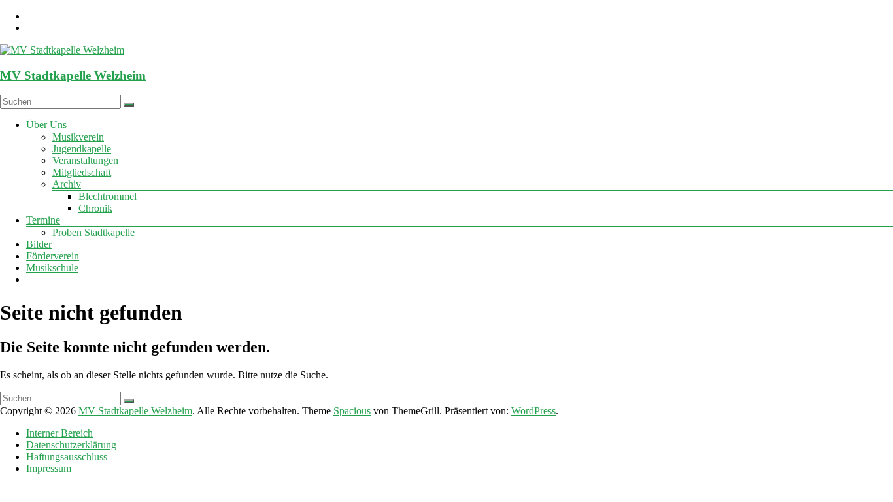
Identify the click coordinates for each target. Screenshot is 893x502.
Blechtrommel (107, 196)
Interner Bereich (59, 433)
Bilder (39, 244)
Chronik (95, 208)
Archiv (66, 184)
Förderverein (52, 255)
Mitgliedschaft (81, 172)
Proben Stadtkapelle (93, 232)
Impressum (48, 468)
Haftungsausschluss (66, 456)
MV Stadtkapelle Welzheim (73, 75)
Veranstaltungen (85, 160)
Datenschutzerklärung (71, 444)
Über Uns (46, 124)
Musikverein (78, 136)
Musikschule (52, 267)
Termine (43, 220)
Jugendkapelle (81, 148)
